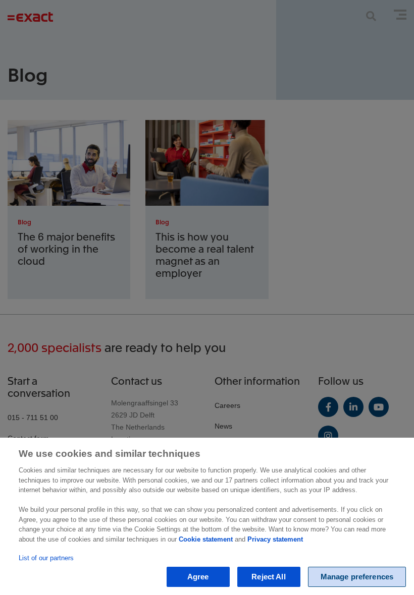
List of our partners (46, 558)
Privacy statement (275, 539)
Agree (198, 576)
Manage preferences (357, 576)
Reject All (268, 576)
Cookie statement (206, 539)
